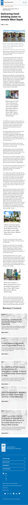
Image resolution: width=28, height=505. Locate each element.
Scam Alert (5, 488)
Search (23, 2)
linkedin (16, 493)
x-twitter (10, 493)
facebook (8, 493)
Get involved (6, 469)
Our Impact (6, 465)
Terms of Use (5, 490)
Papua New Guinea (8, 2)
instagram (13, 493)
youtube (5, 493)
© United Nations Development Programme (11, 499)
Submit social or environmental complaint (12, 485)
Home (2, 6)
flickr (19, 493)
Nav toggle (25, 2)
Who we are (6, 458)
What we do (6, 462)
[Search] (6, 477)
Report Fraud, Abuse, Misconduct (10, 483)
